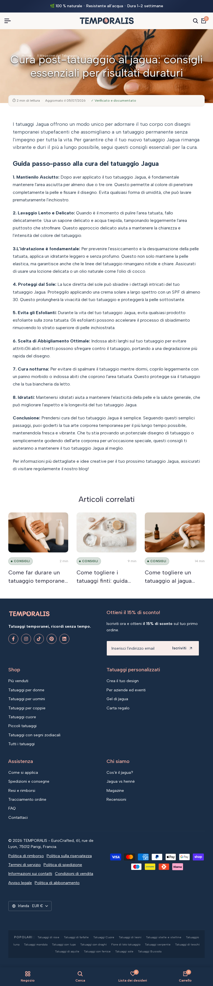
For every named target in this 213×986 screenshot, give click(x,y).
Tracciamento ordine (27, 799)
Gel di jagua (117, 699)
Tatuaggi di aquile (67, 951)
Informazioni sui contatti (30, 873)
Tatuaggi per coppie (26, 708)
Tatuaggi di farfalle (76, 937)
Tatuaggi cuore (22, 717)
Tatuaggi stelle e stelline (163, 937)
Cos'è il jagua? (119, 772)
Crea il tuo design (122, 681)
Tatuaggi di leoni (130, 937)
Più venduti (18, 681)
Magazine (115, 790)
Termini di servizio (24, 864)
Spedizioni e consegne (28, 781)
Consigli (22, 561)
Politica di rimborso (26, 856)
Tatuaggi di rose (48, 937)
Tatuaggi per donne (26, 690)
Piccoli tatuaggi (22, 726)
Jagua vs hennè (120, 781)
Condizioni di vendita (74, 873)
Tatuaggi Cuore (103, 937)
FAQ (12, 808)
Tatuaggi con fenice (97, 951)
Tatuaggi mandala (35, 944)
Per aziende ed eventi (126, 690)
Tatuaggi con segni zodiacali (34, 735)
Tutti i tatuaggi (21, 744)
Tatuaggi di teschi (187, 944)
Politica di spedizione (63, 864)
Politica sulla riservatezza (69, 856)
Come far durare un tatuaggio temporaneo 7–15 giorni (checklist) (38, 580)
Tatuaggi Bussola (149, 951)
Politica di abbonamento (57, 882)
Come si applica (23, 772)
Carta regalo (118, 708)
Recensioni (116, 799)
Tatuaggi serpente (158, 944)
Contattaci (18, 817)
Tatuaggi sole (124, 951)
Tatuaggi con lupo (64, 944)
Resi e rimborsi (21, 790)
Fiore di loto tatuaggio (125, 944)
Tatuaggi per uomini (26, 699)
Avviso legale (20, 882)
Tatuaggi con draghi (93, 944)
